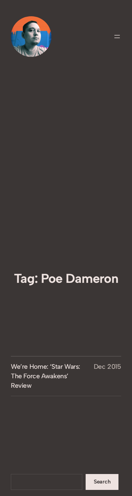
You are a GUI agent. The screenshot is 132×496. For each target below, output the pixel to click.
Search (102, 481)
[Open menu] (117, 36)
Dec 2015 (107, 366)
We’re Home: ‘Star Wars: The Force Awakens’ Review (45, 376)
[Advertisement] (66, 201)
